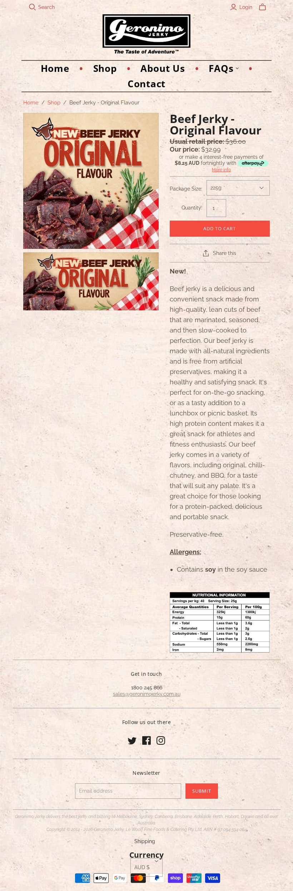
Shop (105, 68)
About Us (162, 68)
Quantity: (192, 208)
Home (55, 68)
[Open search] (32, 7)
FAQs (221, 68)
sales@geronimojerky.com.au (146, 694)
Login (245, 7)
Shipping (144, 841)
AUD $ (142, 867)
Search (46, 7)
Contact (146, 83)
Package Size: (186, 189)
